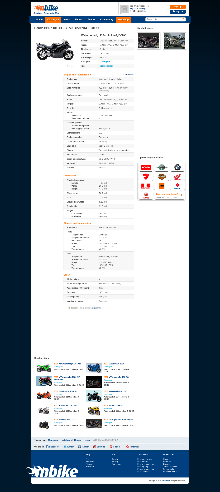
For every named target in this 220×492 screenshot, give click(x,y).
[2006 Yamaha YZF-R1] (94, 410)
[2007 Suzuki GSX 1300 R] (94, 368)
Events (91, 19)
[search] (183, 19)
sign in (95, 308)
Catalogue (53, 19)
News (67, 19)
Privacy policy (169, 469)
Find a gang (142, 467)
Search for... (152, 19)
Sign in (133, 8)
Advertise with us (170, 472)
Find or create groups (146, 464)
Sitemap (89, 464)
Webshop (123, 19)
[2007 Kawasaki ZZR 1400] (44, 410)
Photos (79, 19)
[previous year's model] (89, 28)
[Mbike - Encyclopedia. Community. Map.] (52, 471)
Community (106, 19)
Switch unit (129, 74)
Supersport (105, 62)
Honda (38, 28)
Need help (90, 461)
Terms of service (170, 467)
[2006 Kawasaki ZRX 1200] (94, 396)
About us (167, 461)
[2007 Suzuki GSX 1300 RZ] (44, 395)
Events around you (145, 469)
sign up (142, 8)
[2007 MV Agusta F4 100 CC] (94, 382)
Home (39, 19)
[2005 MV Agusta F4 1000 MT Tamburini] (44, 381)
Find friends (142, 461)
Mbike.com (53, 440)
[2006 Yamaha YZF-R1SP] (44, 424)
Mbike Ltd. (166, 481)
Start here (90, 467)
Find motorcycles (144, 459)
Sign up (115, 461)
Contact (166, 464)
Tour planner (117, 464)
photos (70, 66)
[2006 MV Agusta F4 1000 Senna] (94, 424)
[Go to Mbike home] (46, 7)
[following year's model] (98, 28)
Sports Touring (106, 66)
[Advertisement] (84, 332)
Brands (77, 440)
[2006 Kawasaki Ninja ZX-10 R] (44, 368)
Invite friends (142, 472)
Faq (87, 459)
